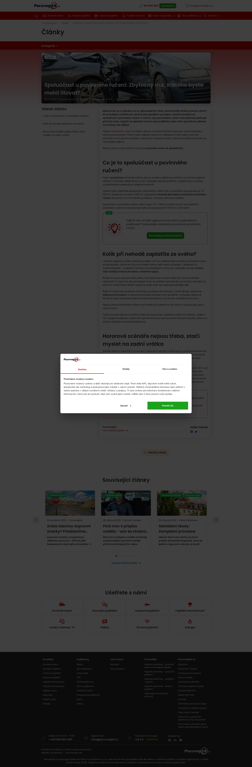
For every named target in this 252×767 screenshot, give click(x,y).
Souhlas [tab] (82, 369)
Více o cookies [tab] (169, 369)
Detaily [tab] (126, 369)
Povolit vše (167, 405)
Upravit (124, 405)
